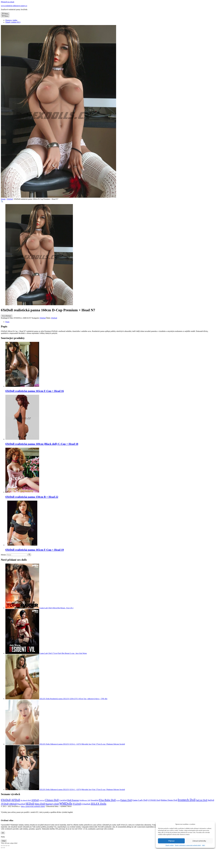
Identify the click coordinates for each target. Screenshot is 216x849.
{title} (203, 845)
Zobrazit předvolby (199, 841)
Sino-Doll (40, 803)
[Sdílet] (4, 845)
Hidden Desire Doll (169, 800)
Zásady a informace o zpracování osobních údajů (188, 845)
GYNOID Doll (154, 800)
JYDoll (4, 803)
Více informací (6, 316)
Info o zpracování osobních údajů (33, 806)
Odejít (4, 841)
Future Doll (126, 800)
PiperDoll (21, 804)
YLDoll (77, 803)
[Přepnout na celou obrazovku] (6, 845)
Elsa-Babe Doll (107, 800)
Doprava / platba (11, 20)
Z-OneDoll (85, 804)
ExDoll (118, 800)
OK (3, 833)
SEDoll (30, 803)
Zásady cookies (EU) (12, 22)
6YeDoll (10, 199)
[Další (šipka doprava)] (4, 847)
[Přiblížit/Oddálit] (8, 845)
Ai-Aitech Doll (25, 800)
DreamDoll (95, 800)
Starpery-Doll (52, 803)
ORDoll (13, 803)
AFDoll (15, 800)
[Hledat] (29, 554)
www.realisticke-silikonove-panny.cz (14, 6)
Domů (3, 199)
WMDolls (65, 803)
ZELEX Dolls (98, 803)
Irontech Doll (187, 800)
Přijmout (171, 841)
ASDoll (35, 800)
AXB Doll (41, 800)
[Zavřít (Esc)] (2, 845)
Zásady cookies (169, 845)
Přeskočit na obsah (7, 2)
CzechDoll (63, 800)
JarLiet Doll (201, 800)
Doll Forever (73, 800)
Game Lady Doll (139, 800)
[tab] (110, 322)
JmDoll (211, 800)
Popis (7, 322)
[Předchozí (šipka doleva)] (2, 847)
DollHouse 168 (84, 800)
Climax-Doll (52, 800)
